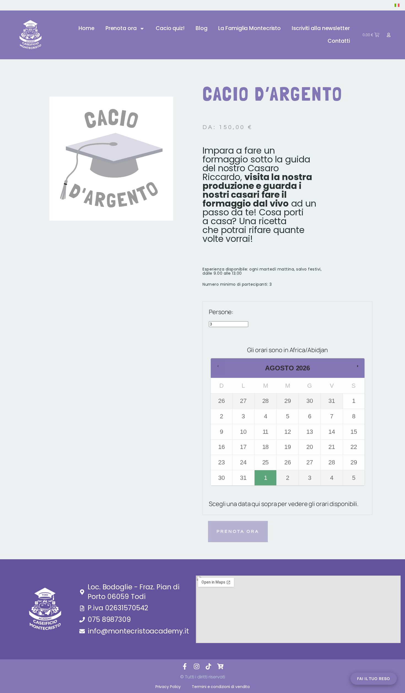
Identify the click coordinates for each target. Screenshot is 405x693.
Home (86, 28)
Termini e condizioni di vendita (221, 686)
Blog (201, 28)
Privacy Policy (168, 686)
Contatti (339, 41)
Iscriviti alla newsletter (321, 28)
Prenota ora (121, 28)
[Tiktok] (208, 666)
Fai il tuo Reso (373, 678)
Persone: (221, 312)
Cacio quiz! (170, 28)
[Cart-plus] (220, 666)
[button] (218, 366)
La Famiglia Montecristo (249, 28)
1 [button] (265, 475)
